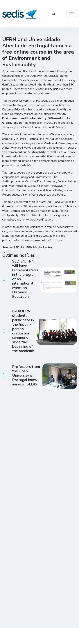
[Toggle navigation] (72, 13)
